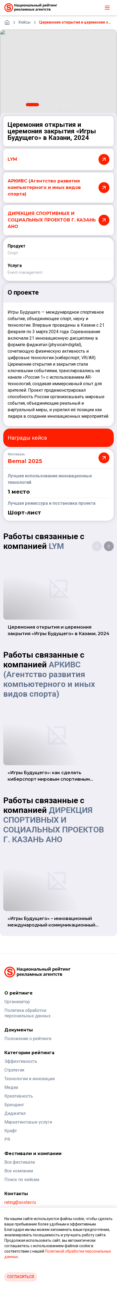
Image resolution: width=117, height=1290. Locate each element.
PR (7, 1139)
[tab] (32, 104)
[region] (58, 73)
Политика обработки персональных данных (27, 1013)
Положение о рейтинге (27, 1038)
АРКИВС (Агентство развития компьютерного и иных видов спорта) (49, 679)
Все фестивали (19, 1162)
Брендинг (14, 1104)
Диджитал (15, 1113)
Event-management (25, 272)
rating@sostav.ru (20, 1202)
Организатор (17, 1001)
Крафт (10, 1130)
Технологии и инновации (29, 1078)
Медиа (11, 1087)
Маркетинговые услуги (28, 1122)
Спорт (13, 253)
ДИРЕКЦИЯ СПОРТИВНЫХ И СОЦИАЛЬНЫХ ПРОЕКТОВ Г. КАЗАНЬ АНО (53, 824)
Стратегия (14, 1070)
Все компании (18, 1170)
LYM (56, 546)
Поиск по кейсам (21, 1179)
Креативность (18, 1096)
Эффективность (20, 1061)
